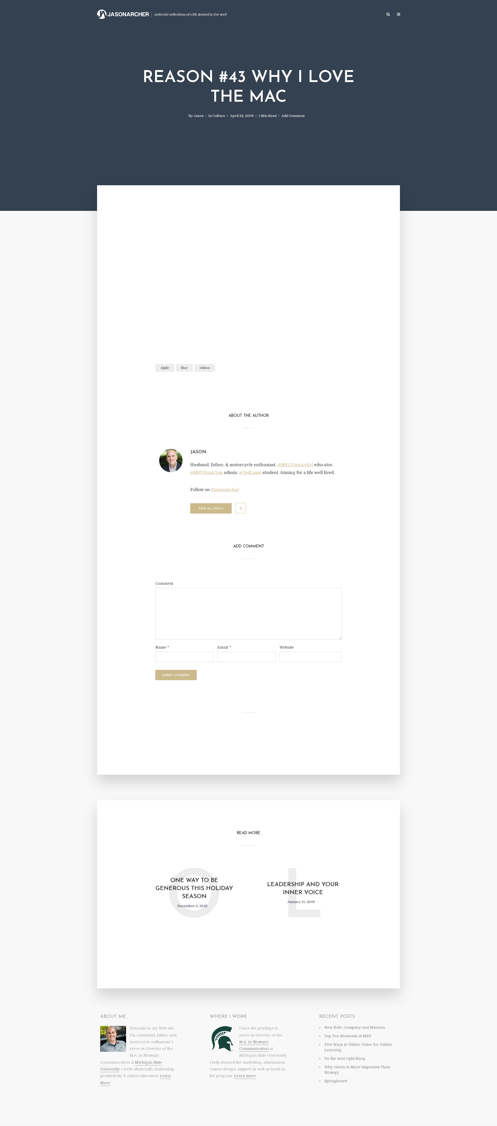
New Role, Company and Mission (354, 1027)
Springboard (335, 1081)
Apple (164, 368)
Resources (347, 14)
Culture (219, 116)
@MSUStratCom (206, 472)
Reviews (301, 14)
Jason (198, 116)
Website (287, 647)
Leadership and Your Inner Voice (303, 889)
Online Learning (274, 14)
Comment (164, 583)
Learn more (245, 1076)
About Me (371, 14)
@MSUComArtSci (295, 465)
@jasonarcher (225, 489)
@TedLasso (250, 472)
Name (162, 647)
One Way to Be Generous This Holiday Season (194, 889)
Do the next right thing (344, 1058)
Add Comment (293, 116)
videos (205, 368)
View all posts (211, 508)
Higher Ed (323, 14)
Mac (184, 368)
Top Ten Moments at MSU (347, 1036)
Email (224, 647)
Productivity (242, 14)
